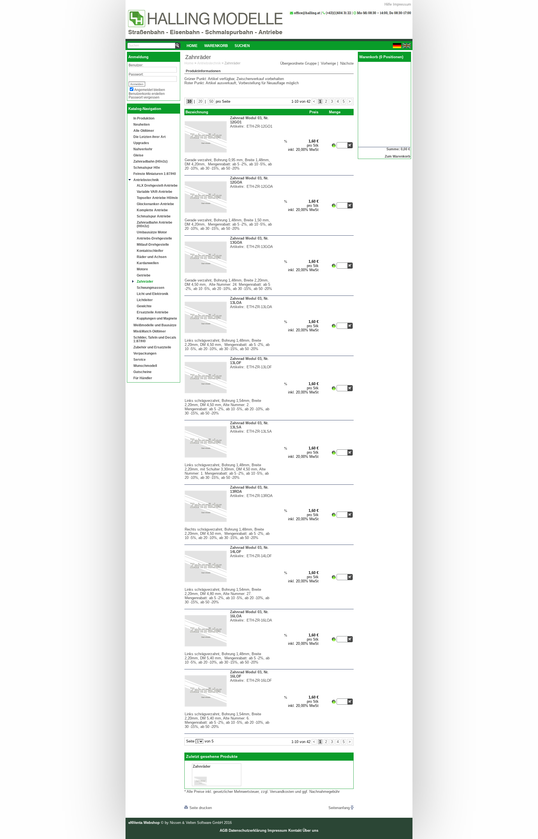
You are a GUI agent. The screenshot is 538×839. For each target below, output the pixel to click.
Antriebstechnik (146, 180)
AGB (224, 830)
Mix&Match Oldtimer (149, 331)
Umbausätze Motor (152, 232)
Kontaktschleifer (150, 250)
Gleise (138, 155)
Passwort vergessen (144, 97)
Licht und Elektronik (152, 294)
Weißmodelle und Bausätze (155, 325)
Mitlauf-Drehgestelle (153, 244)
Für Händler (142, 378)
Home (192, 46)
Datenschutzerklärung (247, 830)
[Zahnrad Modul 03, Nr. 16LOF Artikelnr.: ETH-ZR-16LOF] (229, 711)
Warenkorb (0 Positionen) (381, 57)
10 (189, 101)
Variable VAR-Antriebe (154, 191)
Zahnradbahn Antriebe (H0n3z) (154, 224)
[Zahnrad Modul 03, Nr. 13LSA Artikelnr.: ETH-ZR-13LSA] (229, 462)
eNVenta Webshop (144, 823)
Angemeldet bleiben (149, 90)
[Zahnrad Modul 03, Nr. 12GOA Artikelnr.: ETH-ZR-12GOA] (229, 217)
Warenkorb (216, 46)
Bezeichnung (196, 112)
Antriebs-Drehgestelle (154, 238)
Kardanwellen (148, 263)
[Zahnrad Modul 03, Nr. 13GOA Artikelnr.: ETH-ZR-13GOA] (229, 277)
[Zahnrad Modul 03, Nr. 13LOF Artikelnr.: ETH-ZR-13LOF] (229, 397)
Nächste (347, 63)
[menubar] (218, 45)
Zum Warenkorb (397, 156)
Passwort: (136, 74)
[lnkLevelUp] (196, 800)
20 (200, 101)
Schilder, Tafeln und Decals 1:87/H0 (154, 339)
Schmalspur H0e (146, 167)
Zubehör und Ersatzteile (152, 347)
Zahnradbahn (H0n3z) (150, 161)
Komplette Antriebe (152, 210)
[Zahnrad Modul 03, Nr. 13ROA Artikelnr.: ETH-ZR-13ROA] (229, 526)
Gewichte (144, 306)
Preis (313, 112)
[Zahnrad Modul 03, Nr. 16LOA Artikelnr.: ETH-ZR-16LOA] (229, 650)
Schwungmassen (150, 287)
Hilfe (388, 4)
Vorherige (328, 63)
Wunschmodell (145, 365)
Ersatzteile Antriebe (152, 312)
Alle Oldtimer (143, 130)
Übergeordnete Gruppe (298, 63)
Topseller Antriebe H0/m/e (157, 198)
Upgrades (141, 143)
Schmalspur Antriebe (154, 216)
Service (139, 359)
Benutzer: (136, 65)
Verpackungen (144, 353)
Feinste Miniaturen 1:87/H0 (154, 173)
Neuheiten (141, 124)
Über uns (310, 830)
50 (211, 101)
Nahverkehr (142, 149)
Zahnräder (145, 281)
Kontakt (295, 830)
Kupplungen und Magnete (157, 318)
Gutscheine (142, 372)
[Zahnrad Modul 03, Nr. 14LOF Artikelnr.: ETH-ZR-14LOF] (229, 586)
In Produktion (143, 118)
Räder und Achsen (151, 257)
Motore (142, 269)
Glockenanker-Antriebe (155, 204)
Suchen (242, 46)
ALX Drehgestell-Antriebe (157, 185)
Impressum (402, 4)
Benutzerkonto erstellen (147, 93)
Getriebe (143, 275)
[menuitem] (192, 45)
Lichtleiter (145, 300)
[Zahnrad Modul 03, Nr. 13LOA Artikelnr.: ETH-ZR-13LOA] (229, 337)
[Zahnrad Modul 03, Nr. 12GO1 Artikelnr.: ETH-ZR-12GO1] (229, 156)
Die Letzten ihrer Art (149, 137)
